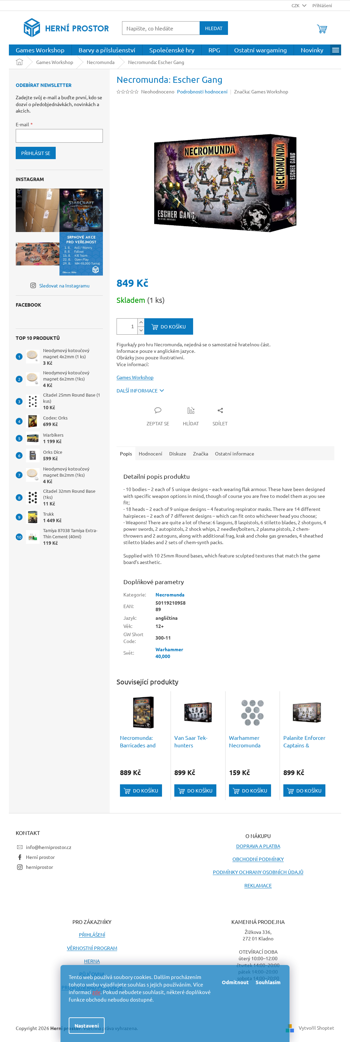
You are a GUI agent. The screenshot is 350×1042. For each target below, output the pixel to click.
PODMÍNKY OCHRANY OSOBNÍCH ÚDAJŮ (258, 872)
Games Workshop (135, 377)
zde (96, 992)
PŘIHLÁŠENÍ (92, 934)
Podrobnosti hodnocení (202, 91)
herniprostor (39, 867)
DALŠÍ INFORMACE (137, 390)
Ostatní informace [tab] (234, 453)
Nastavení (87, 1025)
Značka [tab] (200, 453)
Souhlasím (268, 982)
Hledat (214, 28)
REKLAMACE (258, 885)
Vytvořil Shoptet (316, 1027)
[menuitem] (40, 49)
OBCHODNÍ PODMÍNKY (258, 859)
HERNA (92, 961)
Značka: (261, 91)
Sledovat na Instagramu (64, 285)
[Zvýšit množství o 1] (140, 322)
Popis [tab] (126, 453)
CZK (296, 5)
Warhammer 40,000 (169, 652)
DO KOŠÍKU (173, 326)
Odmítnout (235, 982)
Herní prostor (40, 857)
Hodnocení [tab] (150, 453)
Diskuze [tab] (177, 453)
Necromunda (170, 594)
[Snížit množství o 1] (140, 330)
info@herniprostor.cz (48, 847)
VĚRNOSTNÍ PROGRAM (92, 948)
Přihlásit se (35, 153)
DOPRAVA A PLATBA (258, 846)
